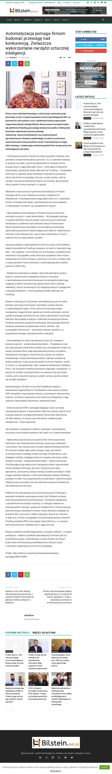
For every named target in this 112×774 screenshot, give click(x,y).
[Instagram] (94, 2)
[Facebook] (91, 2)
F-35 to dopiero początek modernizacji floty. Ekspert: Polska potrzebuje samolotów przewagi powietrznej (37, 693)
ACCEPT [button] (104, 767)
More (65, 19)
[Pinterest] (20, 63)
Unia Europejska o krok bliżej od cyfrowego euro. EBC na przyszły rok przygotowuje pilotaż (60, 660)
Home (9, 19)
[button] (103, 19)
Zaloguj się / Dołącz (35, 2)
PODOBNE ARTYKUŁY (17, 632)
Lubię (102, 39)
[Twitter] (98, 2)
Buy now (76, 2)
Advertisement (50, 2)
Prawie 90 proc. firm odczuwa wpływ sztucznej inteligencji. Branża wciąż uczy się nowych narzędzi (14, 660)
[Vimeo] (101, 2)
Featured (9, 651)
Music (56, 19)
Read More (55, 771)
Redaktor (13, 57)
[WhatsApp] (27, 63)
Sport (47, 19)
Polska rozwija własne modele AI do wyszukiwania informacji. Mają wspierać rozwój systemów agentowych (95, 129)
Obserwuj (101, 45)
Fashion (37, 19)
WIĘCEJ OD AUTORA (44, 632)
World (16, 19)
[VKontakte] (105, 2)
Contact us (67, 2)
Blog (59, 2)
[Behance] (87, 2)
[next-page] (11, 710)
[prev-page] (7, 710)
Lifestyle (26, 19)
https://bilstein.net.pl (31, 619)
